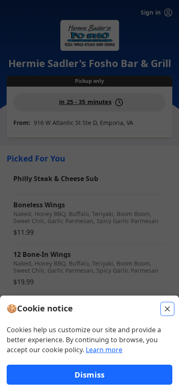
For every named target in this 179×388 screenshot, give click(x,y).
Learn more (104, 349)
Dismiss (89, 374)
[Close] (167, 309)
